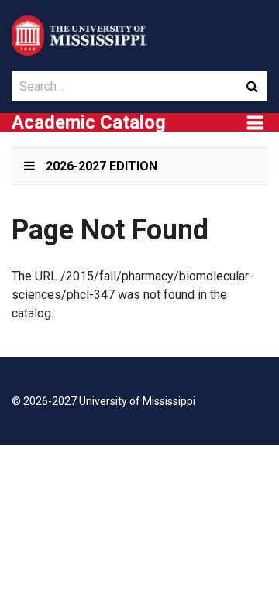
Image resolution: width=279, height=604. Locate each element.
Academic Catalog (89, 122)
